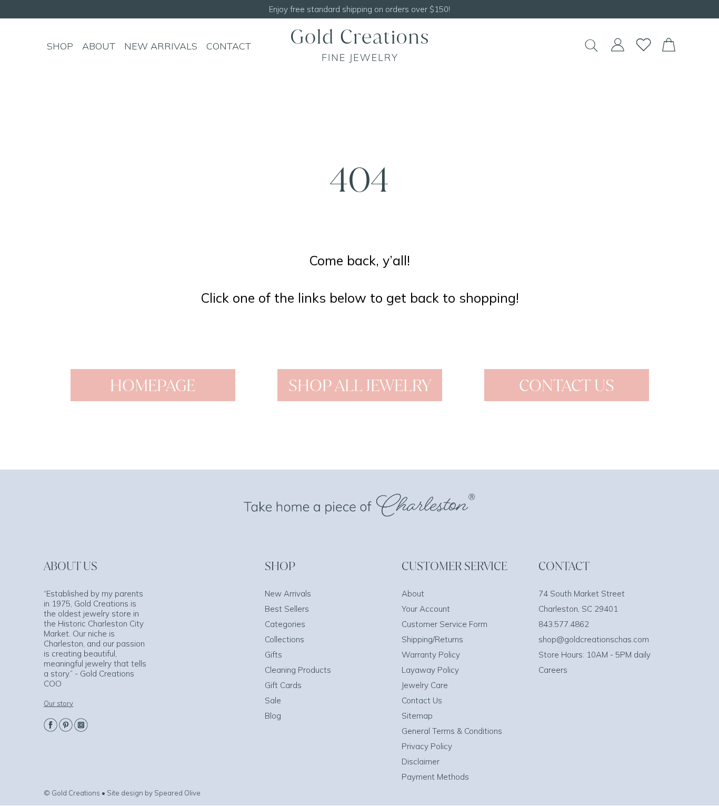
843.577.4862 (563, 624)
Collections (284, 639)
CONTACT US (566, 385)
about (98, 46)
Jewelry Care (425, 685)
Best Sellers (287, 609)
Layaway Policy (430, 670)
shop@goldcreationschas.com (593, 639)
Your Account (426, 609)
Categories (285, 624)
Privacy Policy (427, 746)
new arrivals (160, 46)
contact (228, 46)
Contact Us (422, 700)
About (413, 594)
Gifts (273, 655)
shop (60, 46)
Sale (273, 700)
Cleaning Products (298, 670)
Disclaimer (421, 762)
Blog (273, 716)
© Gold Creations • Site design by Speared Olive (122, 793)
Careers (552, 670)
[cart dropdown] (668, 48)
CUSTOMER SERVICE (454, 566)
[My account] (617, 49)
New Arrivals (288, 594)
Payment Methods (435, 777)
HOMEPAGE (152, 385)
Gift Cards (283, 685)
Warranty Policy (431, 655)
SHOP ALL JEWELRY (359, 385)
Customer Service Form (444, 624)
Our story (58, 703)
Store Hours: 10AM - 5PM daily (594, 655)
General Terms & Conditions (452, 731)
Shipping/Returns (432, 639)
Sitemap (417, 716)
